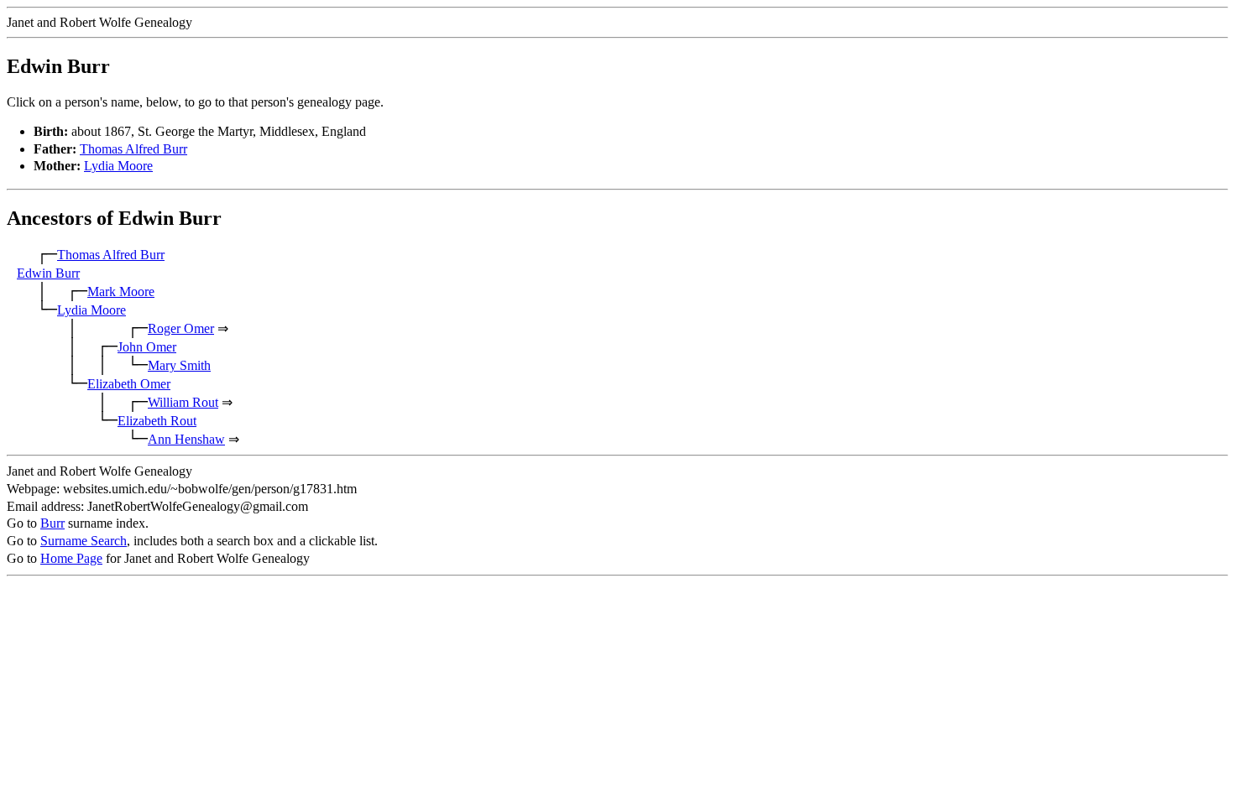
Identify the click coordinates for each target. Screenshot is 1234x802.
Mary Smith (179, 365)
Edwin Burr (48, 273)
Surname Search (83, 541)
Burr (52, 523)
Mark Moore (120, 291)
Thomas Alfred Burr (133, 149)
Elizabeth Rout (157, 421)
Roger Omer (181, 328)
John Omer (147, 347)
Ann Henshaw (186, 439)
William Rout (183, 402)
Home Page (71, 558)
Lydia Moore (118, 166)
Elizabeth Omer (128, 384)
